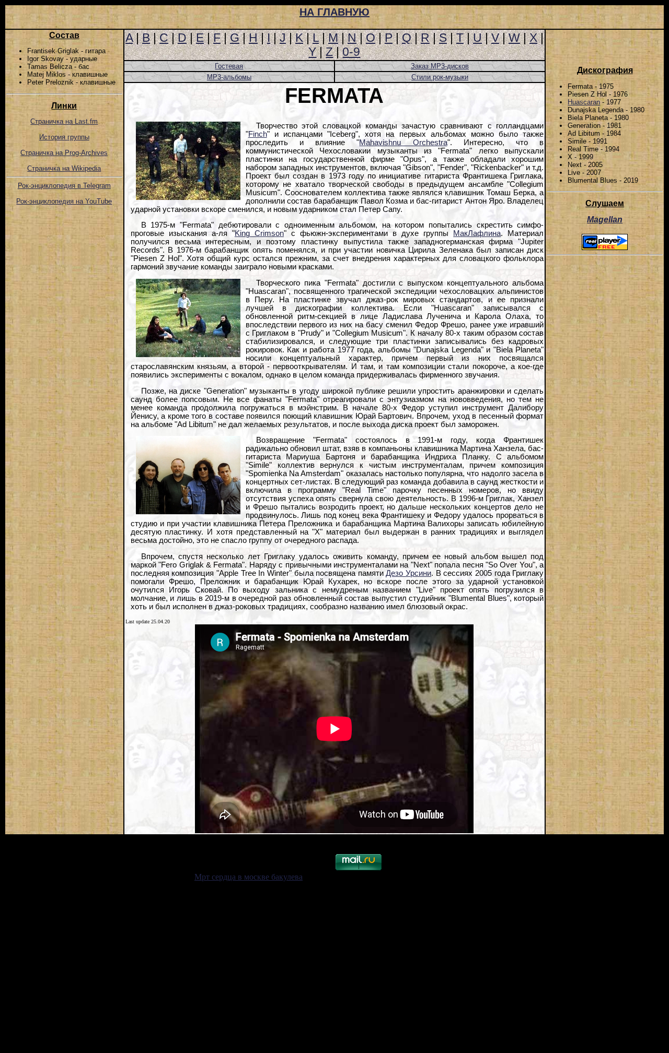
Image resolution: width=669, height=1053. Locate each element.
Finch (257, 134)
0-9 (351, 51)
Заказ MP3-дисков (440, 66)
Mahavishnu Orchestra (403, 142)
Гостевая (229, 66)
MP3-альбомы (229, 77)
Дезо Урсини (408, 573)
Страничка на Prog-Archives (64, 153)
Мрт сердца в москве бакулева (248, 876)
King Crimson (259, 233)
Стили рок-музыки (439, 77)
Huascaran (584, 102)
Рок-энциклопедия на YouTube (64, 201)
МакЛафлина (477, 233)
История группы (64, 137)
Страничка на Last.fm (64, 121)
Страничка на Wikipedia (64, 168)
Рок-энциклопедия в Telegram (64, 186)
